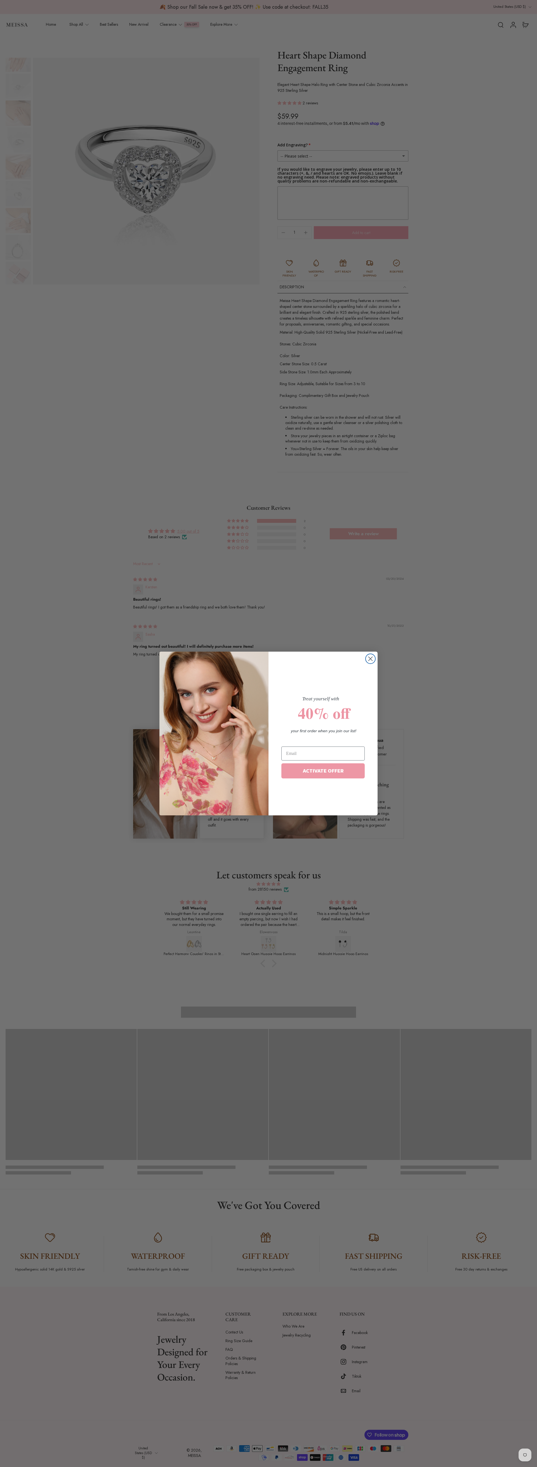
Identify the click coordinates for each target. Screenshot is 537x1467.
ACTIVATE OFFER (323, 771)
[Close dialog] (370, 659)
